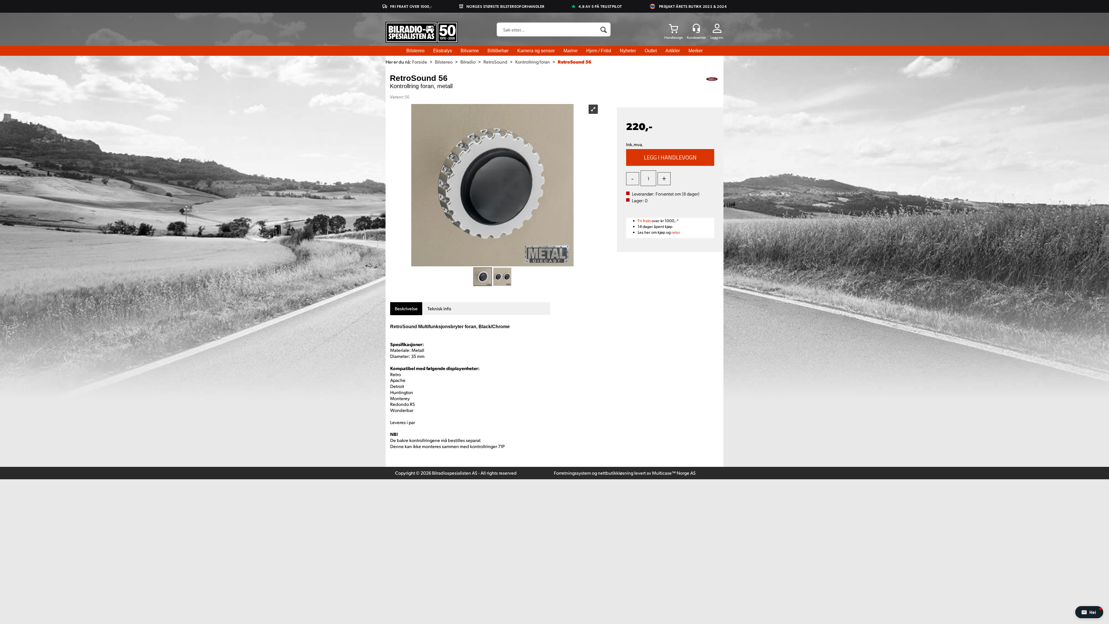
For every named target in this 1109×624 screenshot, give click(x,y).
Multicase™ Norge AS (674, 473)
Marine (570, 50)
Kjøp (670, 157)
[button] (1089, 612)
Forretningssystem (572, 473)
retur (675, 232)
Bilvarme (470, 50)
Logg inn (716, 37)
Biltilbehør (498, 50)
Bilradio (468, 62)
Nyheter (628, 50)
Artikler (672, 50)
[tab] (406, 308)
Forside (419, 62)
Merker (696, 50)
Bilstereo (415, 50)
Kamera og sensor (536, 50)
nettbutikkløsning (615, 473)
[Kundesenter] (696, 28)
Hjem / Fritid (598, 50)
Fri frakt (644, 220)
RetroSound (495, 62)
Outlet (651, 50)
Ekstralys (442, 50)
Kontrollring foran (532, 62)
